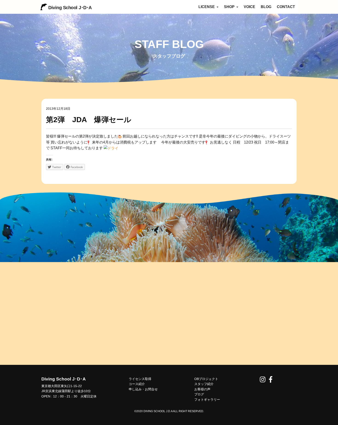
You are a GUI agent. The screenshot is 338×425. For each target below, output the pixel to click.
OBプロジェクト (206, 379)
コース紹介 (137, 384)
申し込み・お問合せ (143, 389)
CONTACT (286, 7)
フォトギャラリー (207, 399)
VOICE (249, 7)
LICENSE (207, 7)
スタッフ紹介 (204, 384)
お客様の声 (202, 389)
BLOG (266, 7)
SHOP (229, 7)
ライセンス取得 (140, 379)
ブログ (199, 394)
